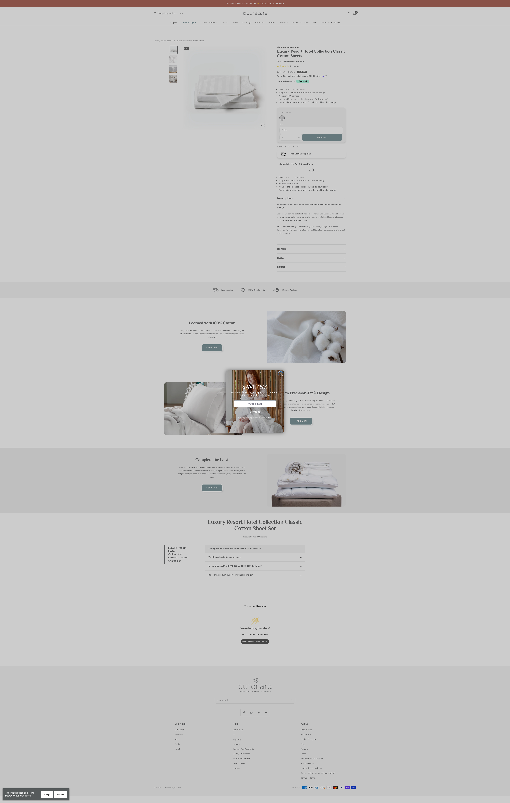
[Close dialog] (280, 373)
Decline (60, 795)
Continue (255, 412)
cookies (28, 792)
